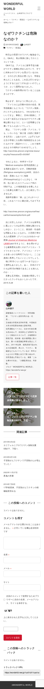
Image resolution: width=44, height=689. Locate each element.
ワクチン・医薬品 (13, 47)
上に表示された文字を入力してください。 (21, 619)
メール (7, 568)
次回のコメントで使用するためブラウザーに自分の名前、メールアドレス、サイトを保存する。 (22, 600)
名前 (6, 554)
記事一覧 (12, 377)
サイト (7, 582)
